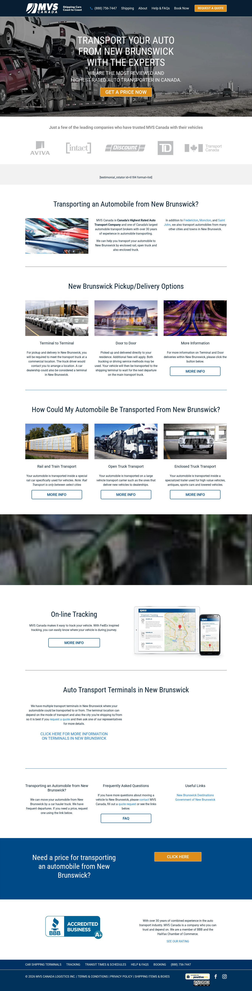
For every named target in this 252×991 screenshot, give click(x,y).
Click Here (178, 856)
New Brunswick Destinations (195, 795)
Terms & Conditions (93, 976)
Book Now (181, 8)
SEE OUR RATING (178, 941)
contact (144, 799)
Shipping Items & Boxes (152, 976)
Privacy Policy (121, 976)
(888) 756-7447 (105, 8)
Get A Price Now (126, 92)
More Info (195, 371)
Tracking (73, 964)
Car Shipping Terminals (43, 964)
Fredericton (191, 220)
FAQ (126, 818)
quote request (127, 804)
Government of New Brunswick (195, 799)
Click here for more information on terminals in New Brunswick (74, 736)
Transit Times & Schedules (105, 964)
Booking (159, 964)
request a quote (60, 719)
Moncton (205, 220)
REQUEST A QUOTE (211, 8)
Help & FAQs (161, 8)
